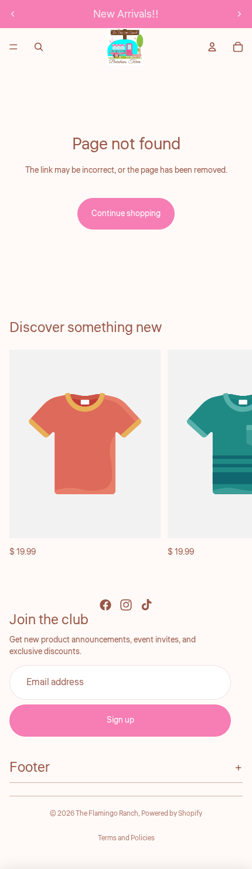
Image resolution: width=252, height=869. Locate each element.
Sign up (120, 720)
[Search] (39, 47)
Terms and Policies (126, 838)
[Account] (212, 47)
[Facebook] (105, 605)
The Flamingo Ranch (107, 814)
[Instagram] (126, 605)
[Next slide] (239, 14)
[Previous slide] (13, 14)
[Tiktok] (146, 605)
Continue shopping (126, 214)
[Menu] (13, 46)
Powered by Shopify (171, 814)
